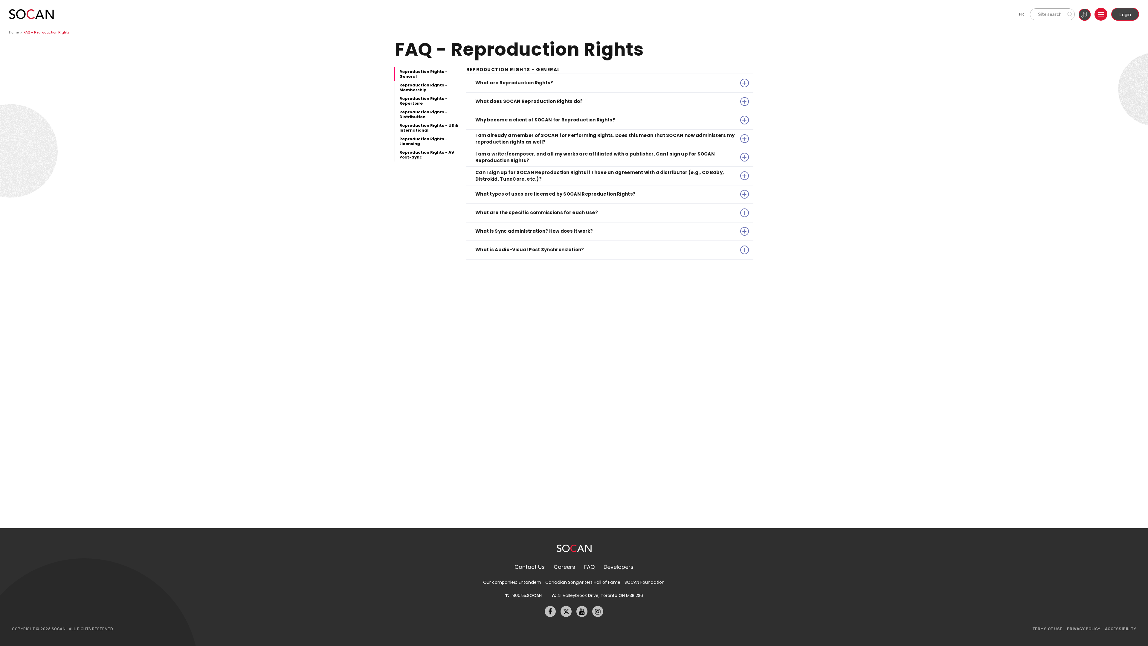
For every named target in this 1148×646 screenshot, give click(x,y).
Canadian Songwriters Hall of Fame (582, 582)
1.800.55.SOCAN (523, 595)
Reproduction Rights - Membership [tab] (423, 87)
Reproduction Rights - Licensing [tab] (423, 141)
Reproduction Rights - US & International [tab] (428, 127)
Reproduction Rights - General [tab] (423, 74)
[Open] (1100, 14)
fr (1021, 14)
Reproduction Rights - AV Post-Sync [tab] (426, 154)
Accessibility (1120, 629)
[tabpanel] (609, 163)
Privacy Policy (1083, 629)
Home (14, 32)
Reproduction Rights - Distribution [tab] (423, 114)
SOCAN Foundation (645, 582)
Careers (564, 567)
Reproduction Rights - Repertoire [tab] (423, 101)
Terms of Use (1047, 629)
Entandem (530, 582)
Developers (618, 567)
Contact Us (530, 567)
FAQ (589, 567)
